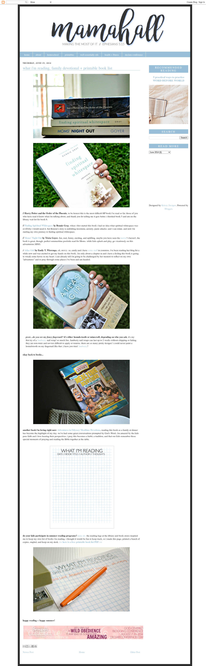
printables (69, 54)
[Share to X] (29, 646)
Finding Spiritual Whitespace (39, 225)
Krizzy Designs (169, 205)
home (27, 54)
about (38, 54)
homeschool (53, 54)
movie (123, 237)
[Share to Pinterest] (35, 646)
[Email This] (24, 646)
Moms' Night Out (33, 238)
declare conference (134, 54)
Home (82, 652)
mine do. (82, 535)
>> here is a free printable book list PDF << (80, 542)
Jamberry (41, 340)
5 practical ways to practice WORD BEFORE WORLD (168, 78)
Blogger (168, 208)
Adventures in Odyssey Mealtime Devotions (78, 430)
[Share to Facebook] (32, 646)
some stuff (93, 250)
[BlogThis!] (27, 646)
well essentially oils (89, 54)
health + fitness (112, 54)
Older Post (135, 652)
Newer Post (28, 652)
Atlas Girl (29, 250)
